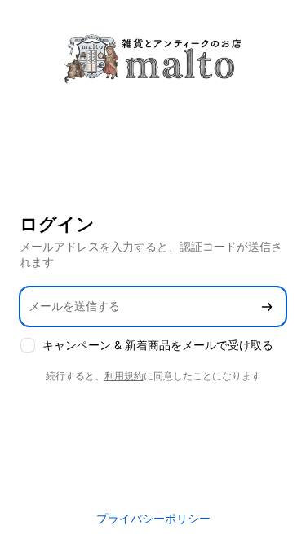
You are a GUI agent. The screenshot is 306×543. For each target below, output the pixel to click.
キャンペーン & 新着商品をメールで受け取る (157, 345)
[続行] (267, 306)
